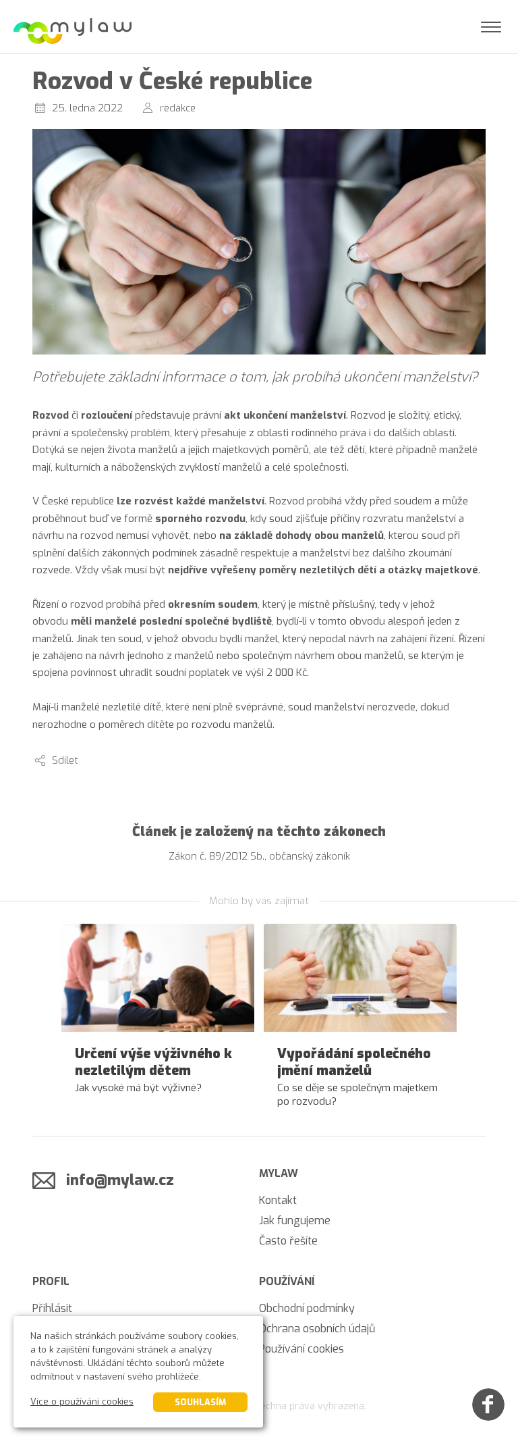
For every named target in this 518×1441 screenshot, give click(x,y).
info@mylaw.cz (120, 1180)
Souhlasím (200, 1402)
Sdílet (65, 760)
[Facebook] (488, 1404)
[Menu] (491, 27)
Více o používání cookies (82, 1401)
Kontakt (278, 1200)
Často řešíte (288, 1241)
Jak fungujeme (294, 1220)
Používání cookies (301, 1349)
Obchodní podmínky (307, 1308)
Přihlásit (52, 1308)
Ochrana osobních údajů (317, 1328)
